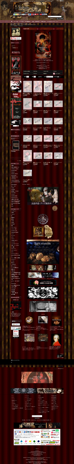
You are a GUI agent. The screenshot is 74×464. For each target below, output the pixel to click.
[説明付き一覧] (61, 76)
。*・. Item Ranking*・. (28, 400)
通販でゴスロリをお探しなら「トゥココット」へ (43, 405)
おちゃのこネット (61, 368)
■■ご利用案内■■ (54, 397)
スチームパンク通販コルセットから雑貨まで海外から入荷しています (43, 412)
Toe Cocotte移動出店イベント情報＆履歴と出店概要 (17, 408)
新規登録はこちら (53, 18)
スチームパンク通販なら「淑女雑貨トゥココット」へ (43, 408)
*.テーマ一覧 (26, 397)
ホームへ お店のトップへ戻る (60, 355)
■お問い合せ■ (53, 400)
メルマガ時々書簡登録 (15, 406)
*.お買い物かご (14, 403)
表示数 (25, 76)
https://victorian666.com (40, 458)
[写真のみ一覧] (58, 76)
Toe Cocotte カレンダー (28, 403)
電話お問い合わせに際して (55, 406)
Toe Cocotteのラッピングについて (43, 403)
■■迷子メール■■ (54, 403)
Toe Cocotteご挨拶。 (41, 397)
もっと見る (19, 160)
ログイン (47, 18)
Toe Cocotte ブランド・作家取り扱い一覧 (30, 407)
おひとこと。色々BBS (41, 400)
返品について (53, 409)
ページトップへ (61, 366)
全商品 (12, 165)
